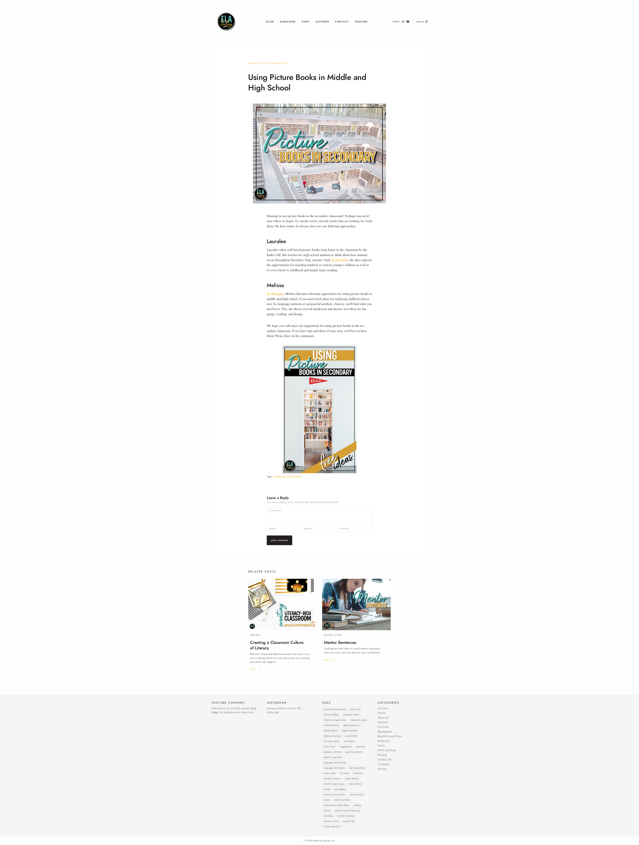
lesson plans (330, 773)
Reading (275, 63)
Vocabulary (384, 764)
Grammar (253, 63)
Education (255, 634)
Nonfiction (384, 741)
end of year (329, 746)
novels (327, 789)
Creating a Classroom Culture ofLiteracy (277, 645)
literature (358, 773)
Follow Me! (273, 712)
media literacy (351, 778)
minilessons (279, 476)
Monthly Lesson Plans (334, 783)
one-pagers (340, 789)
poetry (327, 799)
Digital (382, 713)
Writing (284, 63)
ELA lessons (349, 741)
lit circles (344, 773)
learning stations (357, 767)
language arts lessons (334, 767)
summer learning (346, 815)
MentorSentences (340, 642)
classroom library (351, 714)
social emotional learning (347, 810)
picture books (294, 476)
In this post (275, 294)
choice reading (331, 714)
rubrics (327, 810)
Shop (306, 21)
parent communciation (334, 794)
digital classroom (351, 725)
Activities (383, 708)
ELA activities (351, 735)
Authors (322, 21)
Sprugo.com (329, 840)
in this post (339, 260)
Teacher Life (384, 759)
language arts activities (335, 762)
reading (357, 805)
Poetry (381, 745)
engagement (346, 746)
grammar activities (332, 751)
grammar (360, 746)
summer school (331, 821)
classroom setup (358, 719)
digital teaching (349, 730)
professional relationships (336, 805)
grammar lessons (354, 751)
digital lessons (331, 730)
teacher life (348, 821)
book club (356, 709)
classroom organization (335, 719)
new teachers (355, 783)
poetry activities (342, 799)
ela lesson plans (331, 741)
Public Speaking (387, 750)
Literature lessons (332, 778)
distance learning (332, 735)
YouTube (361, 21)
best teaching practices (335, 709)
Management (385, 731)
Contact (342, 21)
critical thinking (331, 725)
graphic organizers (333, 757)
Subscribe (288, 21)
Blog (270, 21)
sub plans (328, 815)
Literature (264, 63)
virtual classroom (332, 826)
